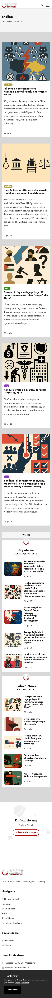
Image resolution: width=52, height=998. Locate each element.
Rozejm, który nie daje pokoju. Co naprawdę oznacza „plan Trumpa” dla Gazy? (26, 295)
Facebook (9, 940)
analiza (8, 85)
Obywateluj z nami (26, 832)
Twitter (8, 945)
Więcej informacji (22, 982)
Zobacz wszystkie (24, 553)
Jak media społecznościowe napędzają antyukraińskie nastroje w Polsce (25, 91)
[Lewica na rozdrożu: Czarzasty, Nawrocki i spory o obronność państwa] (14, 661)
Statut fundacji (8, 908)
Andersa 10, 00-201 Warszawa (20, 962)
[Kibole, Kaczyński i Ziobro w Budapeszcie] (14, 778)
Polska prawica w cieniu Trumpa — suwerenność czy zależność (33, 739)
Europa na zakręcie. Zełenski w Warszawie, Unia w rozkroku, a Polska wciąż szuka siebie (34, 566)
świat (7, 288)
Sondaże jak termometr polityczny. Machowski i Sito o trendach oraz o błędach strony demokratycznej (24, 483)
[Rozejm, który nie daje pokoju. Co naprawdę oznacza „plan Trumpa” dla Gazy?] (14, 704)
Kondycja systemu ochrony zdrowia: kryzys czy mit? (25, 391)
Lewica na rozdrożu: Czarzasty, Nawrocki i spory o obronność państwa (35, 658)
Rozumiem (13, 989)
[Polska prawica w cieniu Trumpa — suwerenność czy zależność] (14, 742)
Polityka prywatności (11, 899)
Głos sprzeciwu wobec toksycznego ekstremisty (34, 721)
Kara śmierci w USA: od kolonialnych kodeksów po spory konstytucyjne (25, 191)
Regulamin (6, 903)
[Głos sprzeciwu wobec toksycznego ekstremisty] (14, 724)
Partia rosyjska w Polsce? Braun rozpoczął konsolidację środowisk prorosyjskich (33, 614)
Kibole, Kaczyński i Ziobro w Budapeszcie (35, 775)
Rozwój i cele (8, 918)
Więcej (26, 534)
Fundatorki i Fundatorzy (12, 923)
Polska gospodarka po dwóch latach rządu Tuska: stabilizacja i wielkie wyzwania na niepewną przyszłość (34, 589)
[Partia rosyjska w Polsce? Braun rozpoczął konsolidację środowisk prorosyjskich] (14, 617)
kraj (6, 386)
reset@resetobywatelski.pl (17, 967)
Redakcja (6, 913)
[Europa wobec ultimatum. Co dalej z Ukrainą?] (14, 761)
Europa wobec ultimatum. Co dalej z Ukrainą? (35, 758)
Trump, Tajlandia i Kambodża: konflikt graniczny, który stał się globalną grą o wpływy (34, 637)
